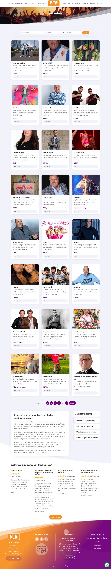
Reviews (92, 3)
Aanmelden (69, 557)
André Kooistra (18, 377)
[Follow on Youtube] (37, 539)
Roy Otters (77, 197)
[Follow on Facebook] (42, 539)
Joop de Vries (47, 197)
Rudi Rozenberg (79, 332)
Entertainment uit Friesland (71, 3)
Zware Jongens (79, 63)
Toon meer (45, 508)
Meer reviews (55, 517)
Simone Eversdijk (18, 153)
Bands (26, 3)
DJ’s (33, 3)
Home (11, 3)
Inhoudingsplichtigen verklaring (97, 538)
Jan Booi (76, 242)
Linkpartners (97, 549)
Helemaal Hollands (19, 332)
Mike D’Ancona (18, 242)
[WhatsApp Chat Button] (106, 564)
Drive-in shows (41, 3)
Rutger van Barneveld (50, 332)
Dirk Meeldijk (47, 63)
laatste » (72, 403)
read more (17, 77)
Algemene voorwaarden (97, 534)
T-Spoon (15, 287)
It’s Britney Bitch (79, 153)
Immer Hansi (47, 377)
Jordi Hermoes (78, 108)
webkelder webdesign (63, 566)
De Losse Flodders (19, 63)
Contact (99, 3)
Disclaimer (97, 541)
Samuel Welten (48, 153)
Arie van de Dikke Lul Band (21, 197)
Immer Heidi (47, 242)
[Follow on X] (46, 539)
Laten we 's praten (14, 558)
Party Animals (47, 287)
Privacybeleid (97, 545)
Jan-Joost (16, 108)
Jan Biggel (77, 287)
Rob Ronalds (47, 108)
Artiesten (17, 3)
